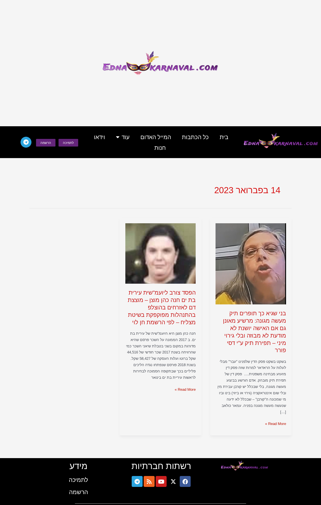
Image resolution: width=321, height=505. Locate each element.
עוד (125, 137)
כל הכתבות (195, 137)
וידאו (99, 137)
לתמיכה (78, 479)
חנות (160, 148)
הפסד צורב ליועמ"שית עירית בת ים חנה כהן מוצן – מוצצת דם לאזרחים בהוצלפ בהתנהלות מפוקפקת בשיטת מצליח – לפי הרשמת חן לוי (162, 307)
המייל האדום (155, 137)
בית (224, 137)
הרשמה (78, 492)
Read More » (275, 423)
